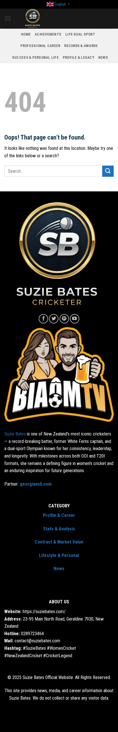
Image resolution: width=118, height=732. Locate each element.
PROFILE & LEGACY (78, 57)
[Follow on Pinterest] (64, 318)
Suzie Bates (15, 434)
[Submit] (108, 171)
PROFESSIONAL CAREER (40, 46)
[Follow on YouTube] (74, 318)
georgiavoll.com (36, 484)
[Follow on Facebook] (43, 318)
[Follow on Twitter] (53, 318)
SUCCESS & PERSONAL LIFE (35, 57)
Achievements (48, 34)
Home (26, 34)
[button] (7, 18)
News (103, 57)
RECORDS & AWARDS (81, 46)
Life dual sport (80, 34)
